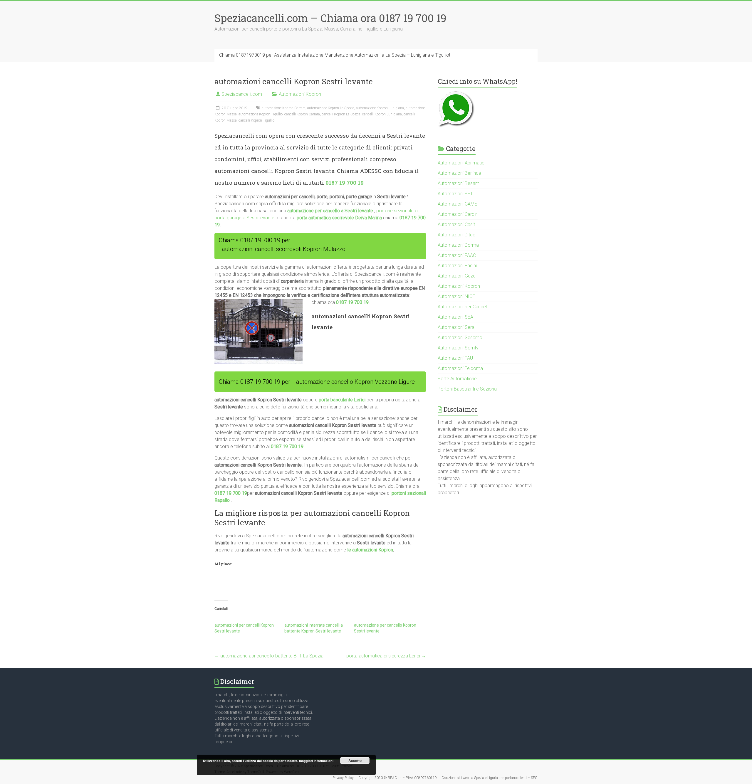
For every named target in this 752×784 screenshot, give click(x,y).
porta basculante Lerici (342, 400)
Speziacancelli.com (241, 94)
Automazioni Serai (456, 327)
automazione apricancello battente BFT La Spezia (268, 656)
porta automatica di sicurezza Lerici (386, 656)
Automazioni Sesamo (460, 337)
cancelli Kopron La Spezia (341, 114)
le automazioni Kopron (370, 550)
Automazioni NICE (456, 296)
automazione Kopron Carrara (284, 108)
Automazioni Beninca (459, 173)
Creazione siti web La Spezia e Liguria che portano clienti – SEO (490, 778)
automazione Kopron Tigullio (261, 114)
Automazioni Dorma (458, 245)
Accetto (355, 760)
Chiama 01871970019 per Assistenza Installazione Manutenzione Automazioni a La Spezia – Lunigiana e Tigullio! (334, 55)
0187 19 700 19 (344, 182)
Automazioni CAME (457, 204)
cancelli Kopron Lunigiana (382, 114)
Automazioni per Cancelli (463, 306)
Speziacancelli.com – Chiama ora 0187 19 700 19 (330, 18)
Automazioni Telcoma (460, 368)
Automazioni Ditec (456, 235)
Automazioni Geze (457, 276)
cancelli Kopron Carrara (302, 114)
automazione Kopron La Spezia (330, 108)
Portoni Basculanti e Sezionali (468, 389)
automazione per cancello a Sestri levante (330, 210)
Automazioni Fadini (457, 265)
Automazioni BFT (455, 193)
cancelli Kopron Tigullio (256, 120)
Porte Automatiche (457, 378)
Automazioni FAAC (457, 255)
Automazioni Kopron (300, 94)
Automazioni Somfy (458, 348)
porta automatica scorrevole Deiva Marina (339, 218)
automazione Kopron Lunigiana (380, 108)
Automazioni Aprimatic (461, 163)
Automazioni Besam (458, 183)
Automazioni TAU (455, 358)
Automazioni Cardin (458, 214)
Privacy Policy (343, 778)
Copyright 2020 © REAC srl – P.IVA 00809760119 (397, 778)
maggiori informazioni (316, 760)
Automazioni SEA (455, 317)
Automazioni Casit (456, 224)
